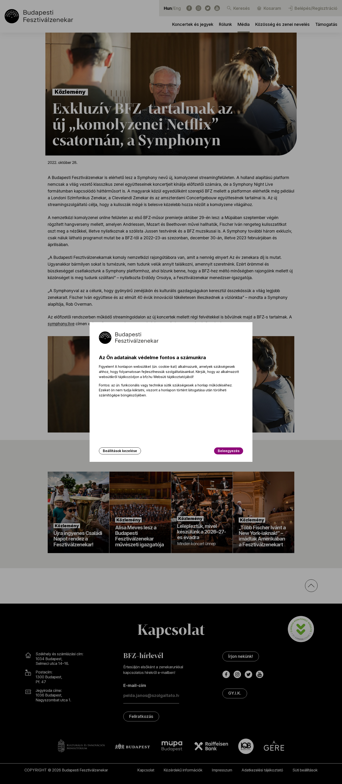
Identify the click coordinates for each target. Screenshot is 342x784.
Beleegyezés (228, 451)
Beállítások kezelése (120, 451)
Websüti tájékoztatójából (173, 377)
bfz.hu (147, 377)
